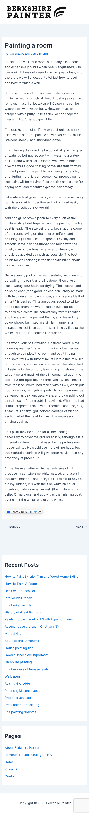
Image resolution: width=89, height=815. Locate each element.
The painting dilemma (20, 712)
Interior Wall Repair (18, 598)
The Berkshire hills (18, 605)
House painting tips (19, 648)
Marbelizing (13, 634)
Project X (11, 769)
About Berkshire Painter (22, 748)
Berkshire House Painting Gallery (28, 755)
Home (9, 762)
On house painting (18, 662)
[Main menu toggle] (80, 12)
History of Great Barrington (24, 612)
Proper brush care (18, 698)
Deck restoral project (20, 591)
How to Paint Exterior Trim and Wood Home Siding (42, 577)
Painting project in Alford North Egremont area (39, 619)
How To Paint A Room (21, 584)
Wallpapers (13, 676)
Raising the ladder (18, 684)
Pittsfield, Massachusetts (23, 691)
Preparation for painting (22, 705)
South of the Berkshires (22, 641)
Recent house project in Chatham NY (32, 626)
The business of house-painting (28, 669)
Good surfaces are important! (26, 655)
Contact (11, 776)
